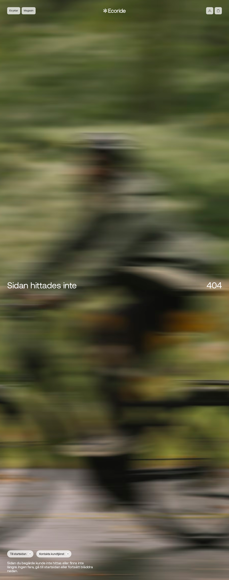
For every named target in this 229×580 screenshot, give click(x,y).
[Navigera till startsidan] (114, 11)
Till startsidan (18, 553)
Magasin (28, 10)
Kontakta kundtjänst (51, 553)
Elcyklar (13, 10)
